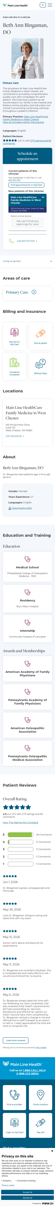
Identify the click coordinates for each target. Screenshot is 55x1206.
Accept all (27, 1192)
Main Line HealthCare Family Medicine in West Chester (25, 118)
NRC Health (41, 1047)
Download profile (22, 508)
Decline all (27, 1198)
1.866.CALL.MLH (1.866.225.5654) (31, 1072)
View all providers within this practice (23, 122)
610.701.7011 (14, 180)
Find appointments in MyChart (26, 185)
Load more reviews (15, 1040)
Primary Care (11, 83)
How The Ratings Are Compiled (20, 822)
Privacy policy (8, 1185)
